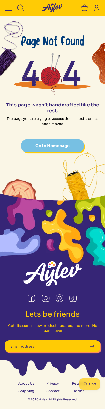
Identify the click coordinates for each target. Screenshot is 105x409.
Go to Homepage (52, 145)
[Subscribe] (92, 346)
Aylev (43, 399)
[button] (8, 7)
